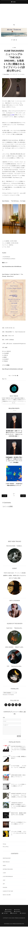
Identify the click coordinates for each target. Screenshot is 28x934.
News (4, 865)
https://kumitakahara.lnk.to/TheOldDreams (11, 266)
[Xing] (19, 704)
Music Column (7, 894)
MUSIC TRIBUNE (15, 917)
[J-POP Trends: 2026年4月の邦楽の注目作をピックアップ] (14, 473)
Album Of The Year (8, 891)
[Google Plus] (12, 704)
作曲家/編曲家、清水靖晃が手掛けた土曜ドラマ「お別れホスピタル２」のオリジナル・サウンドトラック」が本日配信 (14, 460)
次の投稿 (4, 495)
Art (4, 883)
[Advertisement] (14, 13)
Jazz (4, 880)
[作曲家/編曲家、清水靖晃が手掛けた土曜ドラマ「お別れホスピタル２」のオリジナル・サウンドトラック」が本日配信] (14, 447)
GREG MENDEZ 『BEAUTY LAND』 (14, 647)
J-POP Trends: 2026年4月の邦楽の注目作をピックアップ (14, 484)
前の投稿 (23, 495)
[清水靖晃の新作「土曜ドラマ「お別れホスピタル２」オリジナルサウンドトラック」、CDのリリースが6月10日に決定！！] (14, 420)
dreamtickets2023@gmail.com (19, 343)
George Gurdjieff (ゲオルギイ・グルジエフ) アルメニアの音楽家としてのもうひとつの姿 (19, 795)
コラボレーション (6, 114)
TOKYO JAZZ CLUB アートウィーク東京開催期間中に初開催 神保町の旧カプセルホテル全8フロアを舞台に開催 (14, 575)
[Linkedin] (16, 704)
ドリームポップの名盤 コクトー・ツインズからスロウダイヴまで (18, 833)
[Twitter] (9, 704)
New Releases (7, 858)
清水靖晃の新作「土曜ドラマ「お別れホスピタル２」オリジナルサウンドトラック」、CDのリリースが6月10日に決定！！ (14, 433)
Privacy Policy (6, 846)
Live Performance (8, 876)
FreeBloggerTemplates (18, 923)
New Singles (6, 861)
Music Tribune (6, 74)
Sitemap (4, 844)
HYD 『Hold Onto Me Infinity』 (14, 666)
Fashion (5, 887)
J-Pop (14, 47)
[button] (14, 2)
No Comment (22, 74)
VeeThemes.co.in (8, 923)
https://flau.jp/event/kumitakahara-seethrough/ (12, 369)
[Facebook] (5, 704)
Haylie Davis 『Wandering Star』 (14, 628)
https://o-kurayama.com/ (20, 331)
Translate (12, 694)
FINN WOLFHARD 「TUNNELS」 (14, 546)
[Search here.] (14, 24)
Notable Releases (8, 869)
